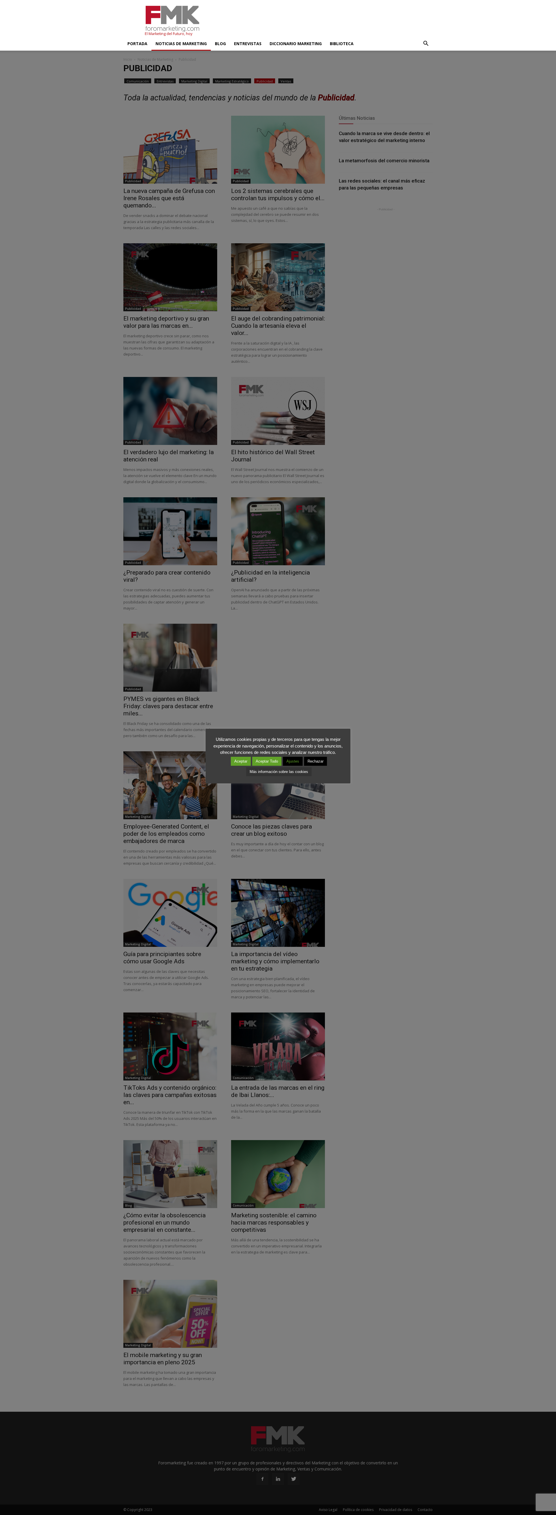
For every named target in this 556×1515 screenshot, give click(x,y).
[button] (426, 44)
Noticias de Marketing (181, 43)
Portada (137, 43)
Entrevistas (247, 43)
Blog (220, 43)
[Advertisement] (327, 21)
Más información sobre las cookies (279, 772)
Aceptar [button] (240, 761)
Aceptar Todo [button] (267, 761)
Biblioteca (342, 43)
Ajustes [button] (292, 761)
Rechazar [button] (315, 761)
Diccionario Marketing (296, 43)
